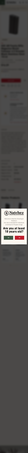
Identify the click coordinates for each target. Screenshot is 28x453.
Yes (8, 237)
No (19, 237)
